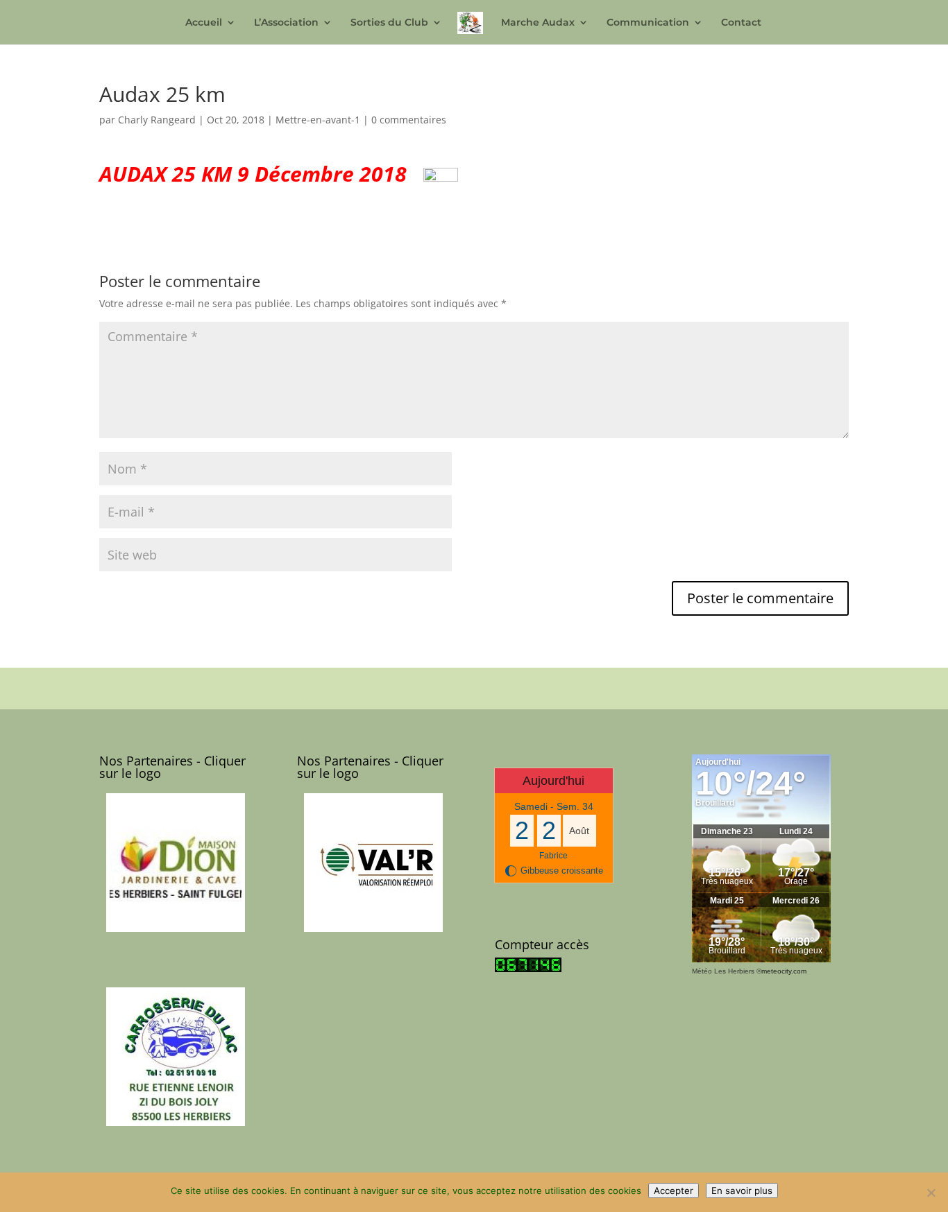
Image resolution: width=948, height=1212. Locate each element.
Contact (741, 22)
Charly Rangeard (157, 119)
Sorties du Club (389, 22)
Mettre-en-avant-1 (318, 119)
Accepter (673, 1190)
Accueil (203, 22)
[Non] (931, 1193)
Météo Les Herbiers (723, 971)
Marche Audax (538, 22)
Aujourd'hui (553, 781)
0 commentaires (408, 119)
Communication (648, 22)
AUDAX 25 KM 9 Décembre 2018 (258, 173)
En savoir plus (741, 1190)
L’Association (286, 22)
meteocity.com (783, 971)
